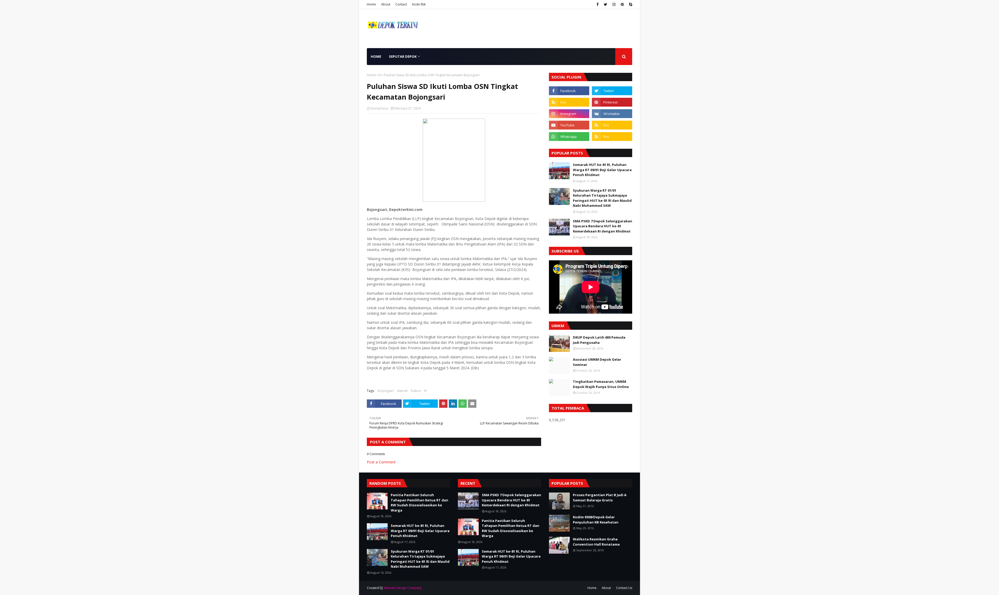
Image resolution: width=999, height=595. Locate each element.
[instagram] (614, 4)
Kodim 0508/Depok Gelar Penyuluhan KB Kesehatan (595, 520)
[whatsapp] (569, 136)
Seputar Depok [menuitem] (403, 56)
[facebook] (597, 4)
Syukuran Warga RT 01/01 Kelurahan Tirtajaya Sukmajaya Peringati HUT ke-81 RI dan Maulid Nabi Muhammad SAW (602, 198)
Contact (401, 4)
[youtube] (569, 125)
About (385, 4)
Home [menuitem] (376, 56)
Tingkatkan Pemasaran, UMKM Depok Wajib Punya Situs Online (601, 384)
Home (371, 4)
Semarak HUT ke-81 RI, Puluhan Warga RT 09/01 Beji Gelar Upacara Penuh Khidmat (602, 169)
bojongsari (386, 391)
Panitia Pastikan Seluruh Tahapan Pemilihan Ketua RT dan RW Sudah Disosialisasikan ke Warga (419, 503)
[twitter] (606, 4)
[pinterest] (622, 4)
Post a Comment (381, 462)
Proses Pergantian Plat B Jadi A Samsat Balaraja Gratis (599, 497)
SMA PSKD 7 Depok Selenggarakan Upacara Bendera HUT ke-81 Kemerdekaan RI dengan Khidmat (602, 226)
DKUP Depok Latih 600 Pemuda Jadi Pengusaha (599, 340)
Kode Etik (419, 4)
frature (416, 391)
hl (380, 75)
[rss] (569, 102)
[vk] (612, 113)
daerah (402, 391)
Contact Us (624, 588)
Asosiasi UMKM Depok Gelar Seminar (597, 362)
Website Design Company (402, 588)
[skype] (630, 4)
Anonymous (379, 108)
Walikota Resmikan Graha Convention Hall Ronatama (596, 542)
